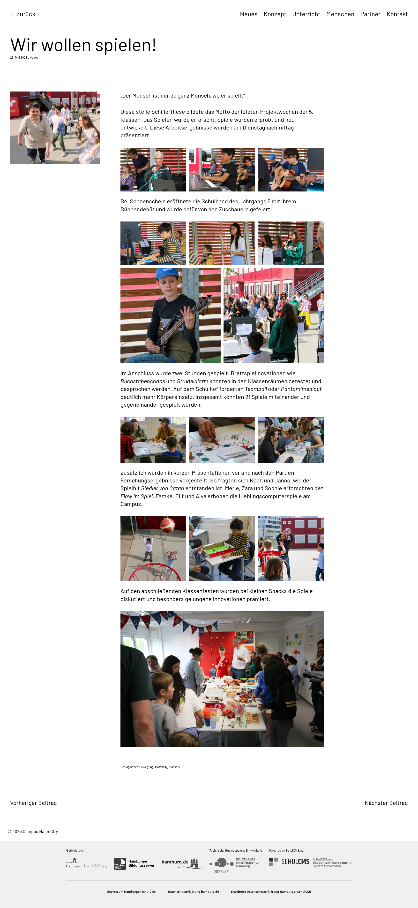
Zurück (25, 13)
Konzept (275, 13)
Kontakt (397, 13)
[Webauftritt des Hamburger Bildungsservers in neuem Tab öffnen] (134, 864)
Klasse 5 (174, 767)
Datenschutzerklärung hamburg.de (193, 892)
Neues (249, 13)
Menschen (340, 13)
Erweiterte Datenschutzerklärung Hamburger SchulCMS (271, 892)
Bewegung (146, 767)
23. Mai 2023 (18, 57)
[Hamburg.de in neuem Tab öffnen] (182, 864)
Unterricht (306, 13)
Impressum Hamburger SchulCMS (131, 892)
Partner (370, 13)
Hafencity (161, 767)
